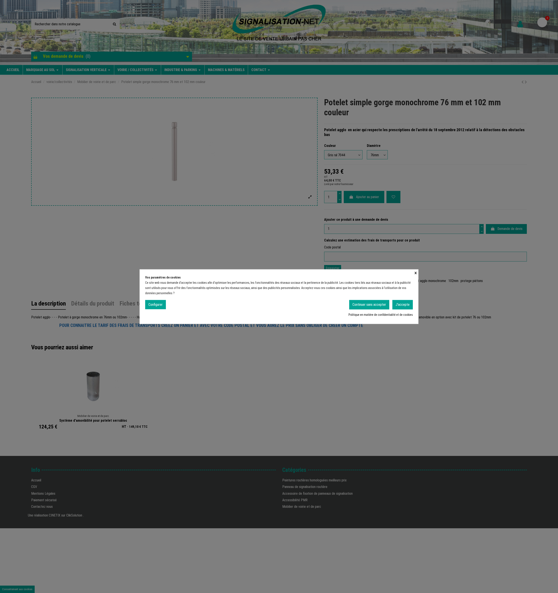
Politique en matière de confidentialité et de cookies (381, 314)
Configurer (155, 304)
